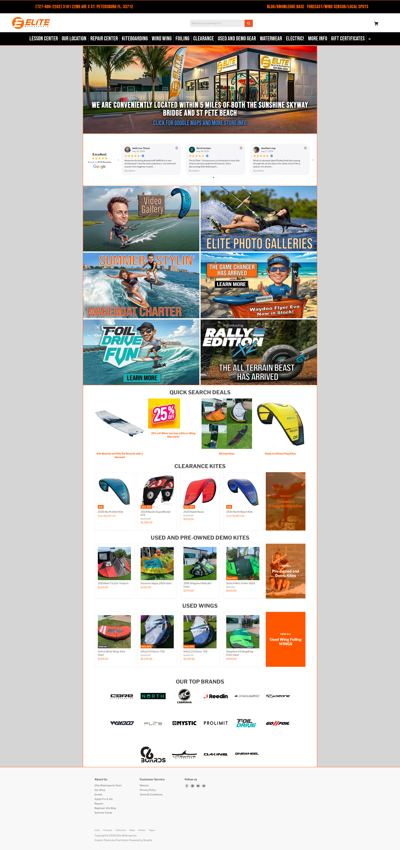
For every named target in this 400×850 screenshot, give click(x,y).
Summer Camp (103, 812)
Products (107, 830)
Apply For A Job (104, 799)
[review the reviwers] (176, 148)
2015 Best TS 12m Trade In (113, 583)
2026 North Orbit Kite (110, 511)
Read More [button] (130, 170)
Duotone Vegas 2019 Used (156, 583)
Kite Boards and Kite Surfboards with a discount (120, 455)
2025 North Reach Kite (239, 511)
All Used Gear (227, 453)
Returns (144, 785)
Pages (152, 830)
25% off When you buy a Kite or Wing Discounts (173, 435)
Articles (142, 830)
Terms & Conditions (151, 794)
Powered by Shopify (140, 840)
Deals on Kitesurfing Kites (280, 453)
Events (98, 794)
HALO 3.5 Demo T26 (195, 651)
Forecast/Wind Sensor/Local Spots (337, 7)
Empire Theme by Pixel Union (111, 840)
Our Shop (100, 790)
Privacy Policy (148, 790)
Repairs (99, 803)
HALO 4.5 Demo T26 (153, 651)
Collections (120, 830)
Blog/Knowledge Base (285, 7)
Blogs (132, 830)
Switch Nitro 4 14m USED (240, 583)
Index (97, 830)
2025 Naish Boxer (193, 511)
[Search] (249, 23)
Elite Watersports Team (108, 785)
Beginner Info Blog (105, 808)
